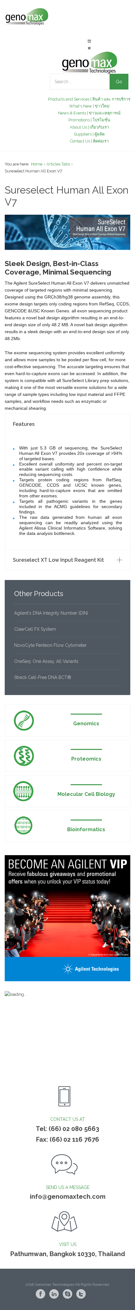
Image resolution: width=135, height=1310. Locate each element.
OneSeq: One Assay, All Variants (46, 661)
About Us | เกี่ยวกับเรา (89, 127)
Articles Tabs (58, 164)
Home (36, 164)
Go (119, 81)
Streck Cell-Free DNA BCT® (42, 677)
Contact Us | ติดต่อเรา (89, 141)
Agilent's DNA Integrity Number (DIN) (51, 613)
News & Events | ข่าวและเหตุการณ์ (89, 113)
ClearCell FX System (35, 629)
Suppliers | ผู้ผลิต (89, 134)
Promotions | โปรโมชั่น (89, 120)
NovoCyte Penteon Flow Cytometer (50, 645)
